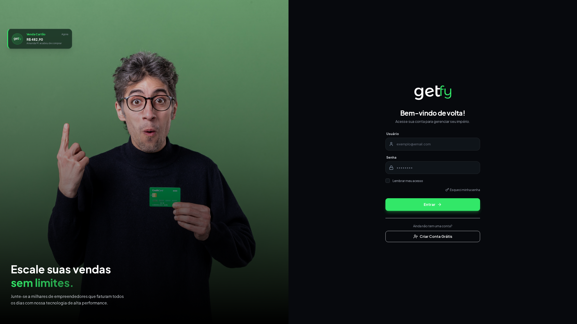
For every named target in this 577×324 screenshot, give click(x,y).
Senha (391, 157)
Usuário (392, 134)
